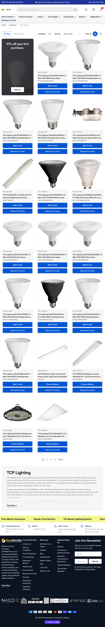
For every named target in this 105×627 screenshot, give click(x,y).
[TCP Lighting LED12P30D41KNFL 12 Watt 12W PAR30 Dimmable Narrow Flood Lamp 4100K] (17, 293)
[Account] (86, 9)
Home (4, 25)
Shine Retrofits (47, 618)
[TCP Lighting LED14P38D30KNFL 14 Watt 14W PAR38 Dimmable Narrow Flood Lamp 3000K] (17, 114)
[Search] (75, 9)
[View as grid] (95, 33)
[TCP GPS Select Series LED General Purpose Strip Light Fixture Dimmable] (52, 353)
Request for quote (52, 92)
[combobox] (47, 9)
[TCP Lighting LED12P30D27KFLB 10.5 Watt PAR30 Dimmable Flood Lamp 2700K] (52, 293)
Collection (13, 25)
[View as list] (100, 33)
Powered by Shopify (62, 618)
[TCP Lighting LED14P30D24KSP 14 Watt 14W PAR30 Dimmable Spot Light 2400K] (17, 353)
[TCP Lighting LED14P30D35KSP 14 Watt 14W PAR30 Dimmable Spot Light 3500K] (87, 293)
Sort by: (58, 34)
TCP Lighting (42, 72)
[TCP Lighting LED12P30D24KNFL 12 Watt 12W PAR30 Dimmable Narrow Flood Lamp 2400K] (87, 54)
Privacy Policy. (90, 569)
